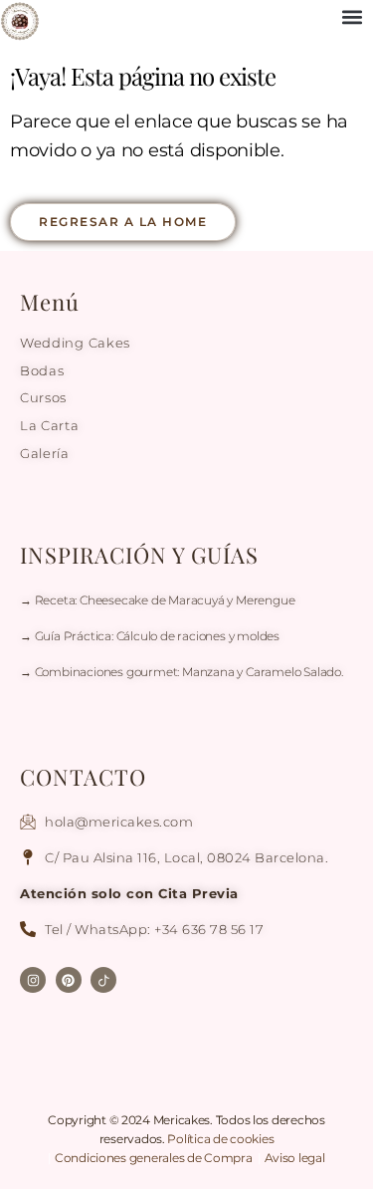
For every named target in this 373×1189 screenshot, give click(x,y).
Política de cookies (220, 1138)
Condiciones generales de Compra (155, 1157)
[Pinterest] (69, 980)
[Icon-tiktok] (103, 980)
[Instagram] (33, 980)
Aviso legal (295, 1157)
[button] (352, 16)
